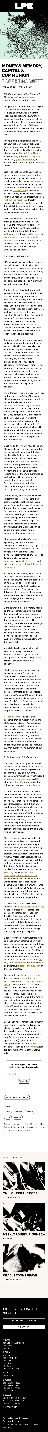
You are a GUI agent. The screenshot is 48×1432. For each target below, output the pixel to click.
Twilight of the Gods (20, 1193)
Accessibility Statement (16, 1418)
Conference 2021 (11, 1385)
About (6, 1339)
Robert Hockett (22, 81)
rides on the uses (28, 978)
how (15, 807)
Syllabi (7, 1363)
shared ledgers (34, 153)
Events (7, 1379)
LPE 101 (7, 1360)
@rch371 (29, 1124)
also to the (30, 966)
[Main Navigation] (4, 5)
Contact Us (10, 1407)
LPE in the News (11, 1368)
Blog (6, 1372)
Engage (7, 1394)
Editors (7, 1238)
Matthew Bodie (11, 1197)
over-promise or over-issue (30, 906)
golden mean (30, 268)
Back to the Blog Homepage (17, 1097)
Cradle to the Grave (20, 1275)
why (17, 838)
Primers (7, 1366)
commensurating (12, 405)
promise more (19, 190)
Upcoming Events (11, 1388)
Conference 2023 (11, 1383)
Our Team (7, 1345)
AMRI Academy (10, 1358)
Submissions (9, 1376)
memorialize (20, 312)
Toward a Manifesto (13, 1343)
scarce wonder (15, 717)
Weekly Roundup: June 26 (24, 1234)
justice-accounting (25, 159)
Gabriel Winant (12, 1279)
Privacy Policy (11, 1421)
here (33, 100)
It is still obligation (23, 779)
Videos (6, 1355)
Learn (6, 1348)
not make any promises (16, 200)
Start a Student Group (15, 1400)
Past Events (9, 1391)
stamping (8, 872)
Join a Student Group (14, 1398)
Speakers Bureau (11, 1403)
